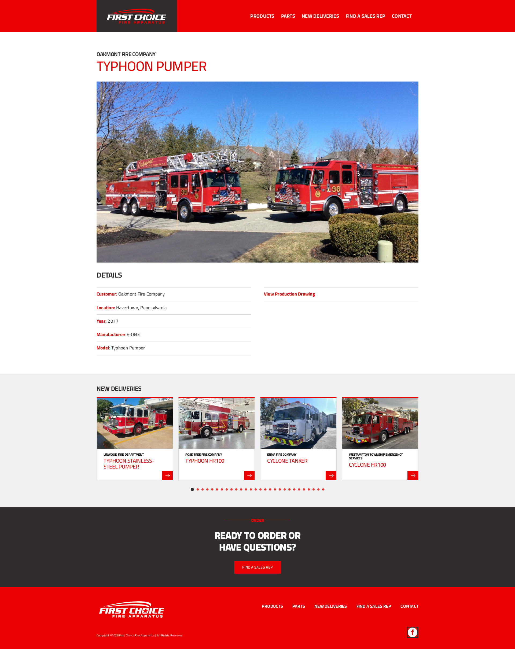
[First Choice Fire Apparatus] (132, 600)
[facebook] (412, 632)
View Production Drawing (289, 294)
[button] (192, 489)
